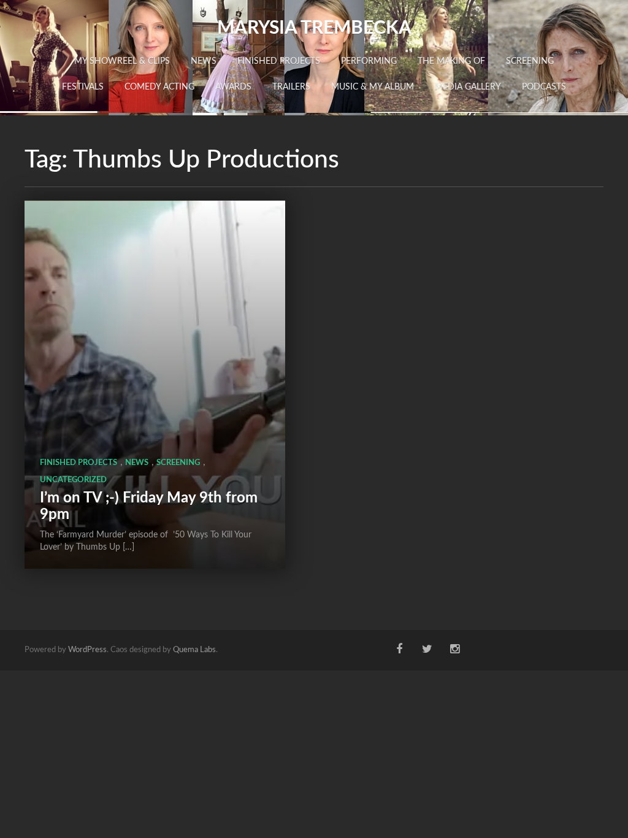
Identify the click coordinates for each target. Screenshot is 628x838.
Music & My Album (372, 87)
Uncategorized (73, 480)
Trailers (291, 87)
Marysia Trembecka (314, 28)
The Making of (451, 61)
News (203, 61)
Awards (233, 87)
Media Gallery (468, 87)
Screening (530, 61)
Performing (369, 61)
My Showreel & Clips (122, 61)
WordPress (87, 650)
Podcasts (544, 87)
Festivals (83, 87)
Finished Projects (278, 61)
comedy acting (159, 87)
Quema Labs (194, 650)
